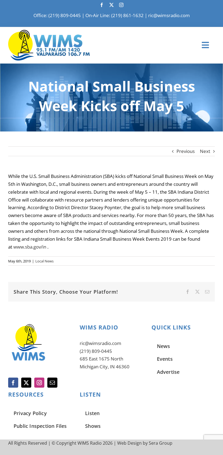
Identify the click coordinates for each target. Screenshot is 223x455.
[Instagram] (39, 383)
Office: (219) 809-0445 (57, 15)
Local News (44, 261)
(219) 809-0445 (96, 351)
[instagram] (121, 5)
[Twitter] (26, 383)
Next (205, 151)
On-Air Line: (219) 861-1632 (114, 15)
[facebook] (102, 5)
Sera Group (160, 443)
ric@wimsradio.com (169, 15)
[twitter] (111, 5)
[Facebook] (13, 383)
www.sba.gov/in (29, 247)
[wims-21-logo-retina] (49, 32)
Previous (185, 151)
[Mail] (52, 383)
